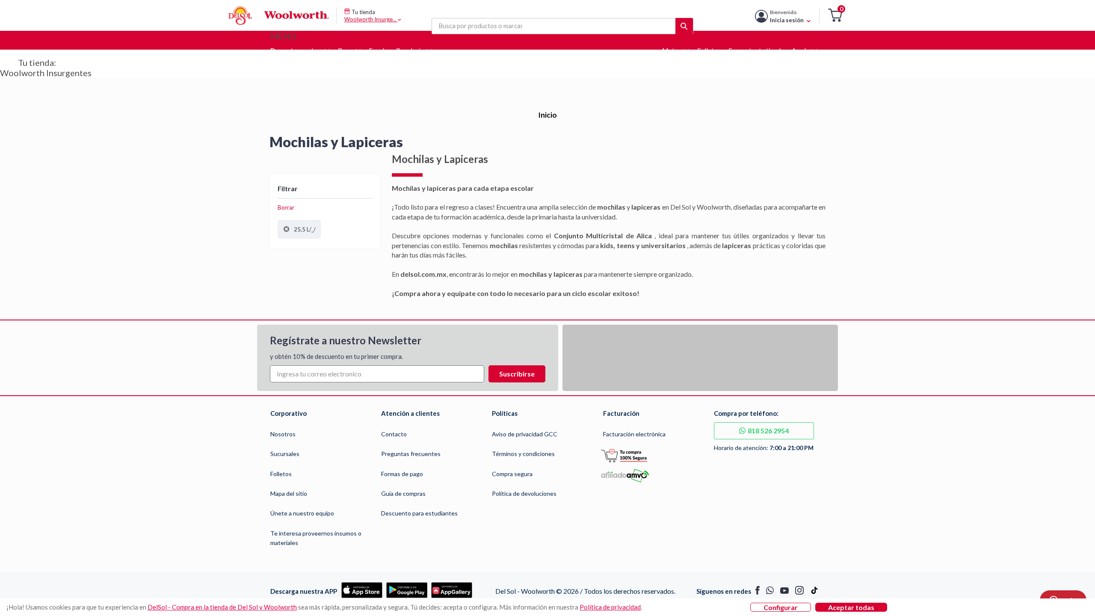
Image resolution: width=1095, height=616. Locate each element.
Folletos (281, 473)
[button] (835, 16)
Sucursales (284, 453)
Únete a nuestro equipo (302, 513)
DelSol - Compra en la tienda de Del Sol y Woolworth (222, 607)
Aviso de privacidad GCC (524, 434)
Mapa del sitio (288, 493)
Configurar (781, 607)
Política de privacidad (610, 607)
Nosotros (283, 434)
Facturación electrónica (634, 434)
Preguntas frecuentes (411, 453)
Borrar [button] (286, 207)
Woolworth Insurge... (371, 19)
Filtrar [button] (288, 188)
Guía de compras (403, 493)
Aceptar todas (851, 607)
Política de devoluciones (524, 493)
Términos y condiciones (523, 453)
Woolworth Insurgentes (46, 73)
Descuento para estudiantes (419, 513)
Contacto (394, 434)
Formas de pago (402, 473)
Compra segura (512, 473)
